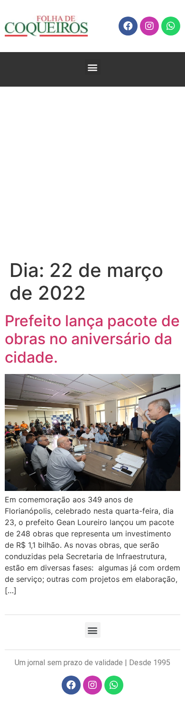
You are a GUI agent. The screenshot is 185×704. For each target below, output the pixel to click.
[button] (93, 67)
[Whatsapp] (170, 26)
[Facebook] (128, 26)
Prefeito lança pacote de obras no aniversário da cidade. (92, 339)
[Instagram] (149, 26)
